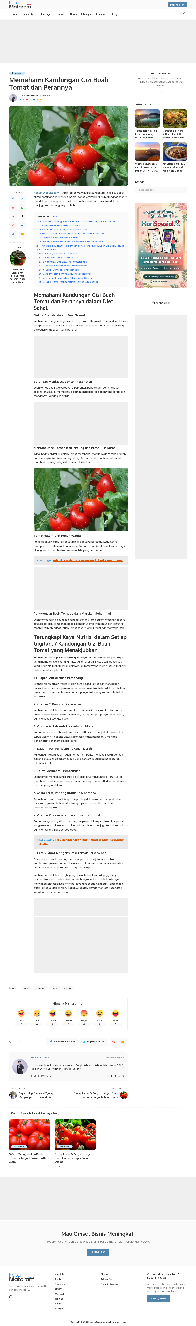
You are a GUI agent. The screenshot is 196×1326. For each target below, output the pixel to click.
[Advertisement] (98, 41)
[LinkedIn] (34, 100)
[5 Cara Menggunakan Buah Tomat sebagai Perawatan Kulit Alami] (29, 1134)
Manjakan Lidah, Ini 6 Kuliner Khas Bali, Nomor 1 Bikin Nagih (174, 134)
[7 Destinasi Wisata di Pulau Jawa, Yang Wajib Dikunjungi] (147, 118)
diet (27, 988)
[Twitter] (23, 100)
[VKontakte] (22, 225)
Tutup (54, 216)
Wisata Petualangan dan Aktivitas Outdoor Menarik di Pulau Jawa (147, 167)
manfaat (41, 988)
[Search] (185, 14)
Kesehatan (17, 73)
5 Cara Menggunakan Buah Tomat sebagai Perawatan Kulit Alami (29, 1157)
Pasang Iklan (177, 5)
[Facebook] (20, 100)
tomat (68, 988)
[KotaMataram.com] (21, 5)
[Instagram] (119, 1076)
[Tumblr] (22, 216)
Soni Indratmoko (31, 95)
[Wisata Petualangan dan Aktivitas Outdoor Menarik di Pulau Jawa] (147, 151)
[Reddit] (13, 225)
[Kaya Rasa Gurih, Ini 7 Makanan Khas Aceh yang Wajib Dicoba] (175, 151)
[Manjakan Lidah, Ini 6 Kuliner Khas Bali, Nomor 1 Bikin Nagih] (175, 118)
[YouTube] (122, 1076)
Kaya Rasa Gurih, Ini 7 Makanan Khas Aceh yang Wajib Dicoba (174, 167)
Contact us (174, 78)
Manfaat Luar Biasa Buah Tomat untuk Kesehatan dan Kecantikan (18, 275)
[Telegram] (37, 100)
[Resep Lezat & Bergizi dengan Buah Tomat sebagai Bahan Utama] (75, 1134)
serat (55, 988)
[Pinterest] (27, 100)
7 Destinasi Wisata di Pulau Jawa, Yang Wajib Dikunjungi (146, 134)
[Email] (41, 100)
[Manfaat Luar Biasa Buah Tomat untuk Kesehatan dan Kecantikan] (18, 258)
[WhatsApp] (30, 100)
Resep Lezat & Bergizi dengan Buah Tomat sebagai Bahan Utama (73, 1157)
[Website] (108, 1076)
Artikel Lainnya (114, 1057)
